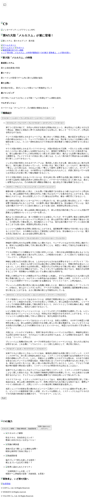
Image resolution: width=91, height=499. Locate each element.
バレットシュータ (30, 187)
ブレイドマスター (34, 123)
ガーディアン (47, 123)
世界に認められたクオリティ (44, 428)
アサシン (18, 187)
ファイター (6, 118)
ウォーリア (22, 123)
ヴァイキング (11, 123)
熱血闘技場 (32, 429)
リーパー (51, 295)
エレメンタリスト (39, 295)
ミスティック (50, 118)
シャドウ (41, 187)
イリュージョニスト (24, 295)
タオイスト (10, 295)
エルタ (19, 349)
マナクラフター (29, 349)
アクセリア (10, 349)
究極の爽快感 (21, 429)
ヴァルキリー (41, 349)
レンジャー (51, 187)
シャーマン (39, 118)
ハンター (15, 118)
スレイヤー (20, 238)
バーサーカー (59, 123)
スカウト (10, 187)
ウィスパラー (60, 238)
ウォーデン (10, 238)
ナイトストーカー (47, 238)
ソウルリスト (60, 295)
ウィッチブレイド (26, 118)
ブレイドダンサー (33, 238)
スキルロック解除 (8, 429)
